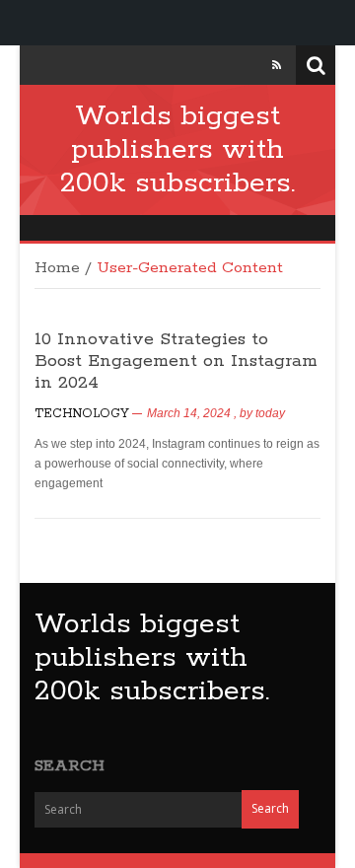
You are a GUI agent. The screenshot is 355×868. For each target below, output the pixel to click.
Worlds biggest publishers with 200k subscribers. (177, 150)
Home (57, 268)
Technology (82, 413)
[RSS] (276, 65)
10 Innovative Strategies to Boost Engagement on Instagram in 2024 (176, 361)
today (270, 413)
